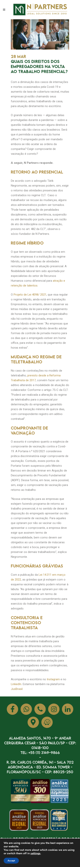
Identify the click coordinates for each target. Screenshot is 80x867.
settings (35, 853)
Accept (11, 860)
